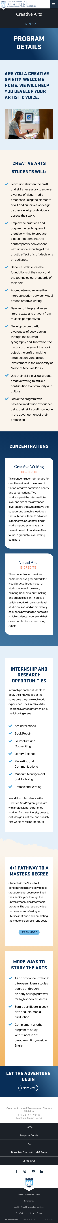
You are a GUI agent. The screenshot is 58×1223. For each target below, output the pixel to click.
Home (29, 1127)
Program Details (29, 1135)
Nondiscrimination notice (29, 1194)
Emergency (29, 1200)
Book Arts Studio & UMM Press (29, 1152)
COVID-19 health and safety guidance (29, 1207)
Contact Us (29, 1160)
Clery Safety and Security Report (29, 1213)
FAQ (29, 1144)
